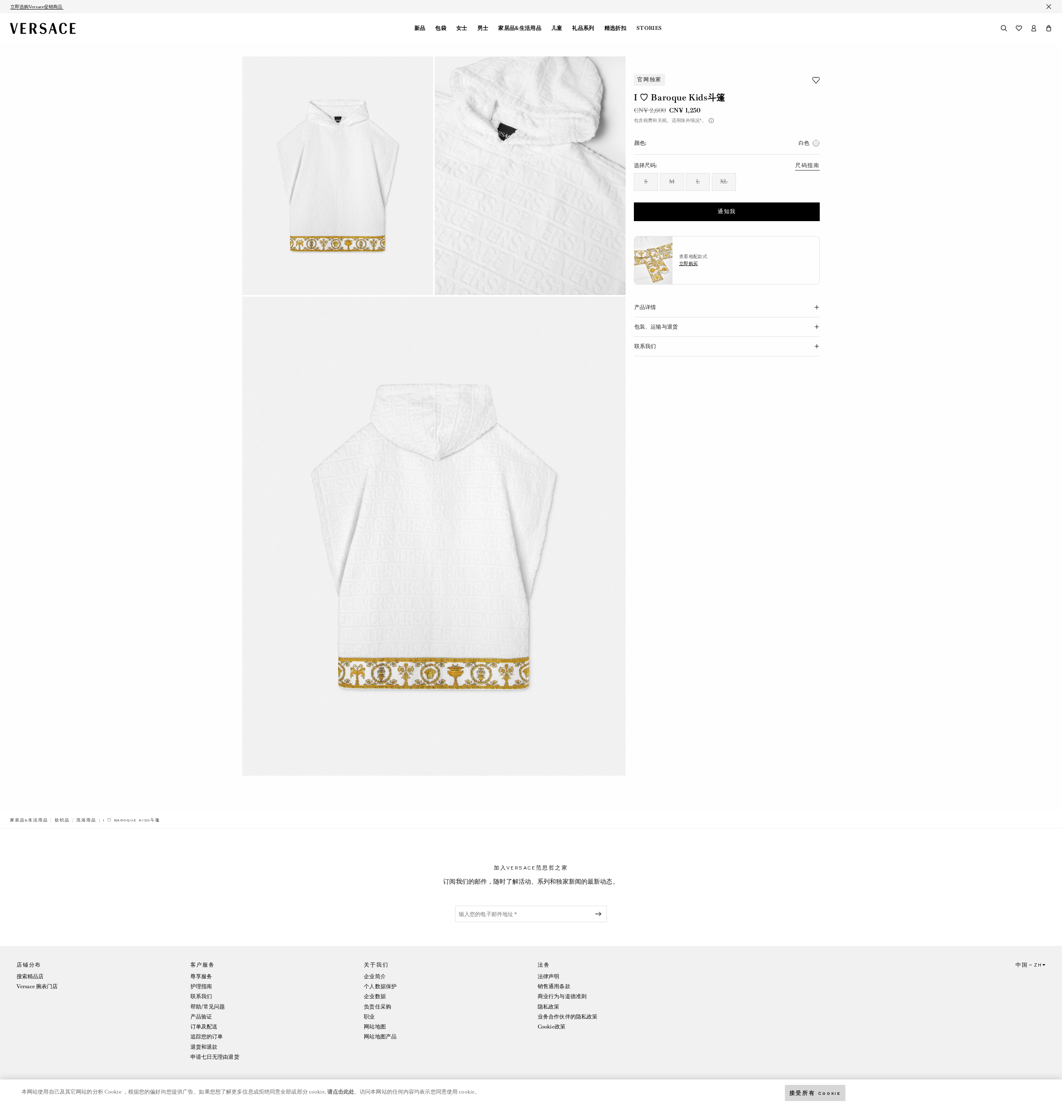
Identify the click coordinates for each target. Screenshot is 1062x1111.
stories (649, 28)
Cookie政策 (551, 1026)
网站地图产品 (380, 1036)
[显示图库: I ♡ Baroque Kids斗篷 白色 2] (530, 175)
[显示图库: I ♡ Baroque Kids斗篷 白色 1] (337, 175)
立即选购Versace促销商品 (36, 7)
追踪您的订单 (206, 1036)
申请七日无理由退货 (214, 1056)
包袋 (440, 28)
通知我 (727, 211)
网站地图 (374, 1026)
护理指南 (201, 986)
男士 (483, 28)
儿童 (557, 28)
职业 (369, 1016)
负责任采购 (377, 1006)
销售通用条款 (554, 986)
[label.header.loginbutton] (1033, 28)
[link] (29, 820)
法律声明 (548, 976)
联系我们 (201, 996)
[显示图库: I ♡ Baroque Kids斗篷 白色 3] (434, 536)
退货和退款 (204, 1046)
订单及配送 (204, 1026)
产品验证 (201, 1016)
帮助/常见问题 (207, 1006)
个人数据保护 (380, 986)
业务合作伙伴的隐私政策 (567, 1016)
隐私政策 (548, 1006)
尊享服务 (201, 976)
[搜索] (1004, 28)
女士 (462, 28)
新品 (420, 28)
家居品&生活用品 (519, 28)
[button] (1048, 28)
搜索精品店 (30, 976)
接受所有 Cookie (815, 1092)
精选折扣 (615, 28)
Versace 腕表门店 (37, 986)
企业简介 (374, 976)
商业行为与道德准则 (562, 996)
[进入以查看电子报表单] (600, 914)
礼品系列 (583, 28)
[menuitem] (420, 28)
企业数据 (374, 996)
